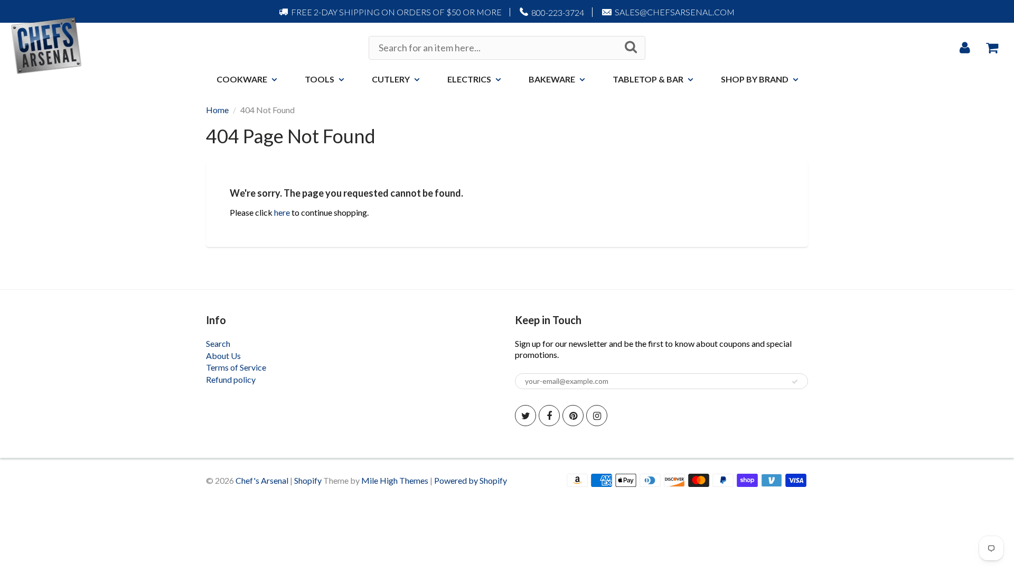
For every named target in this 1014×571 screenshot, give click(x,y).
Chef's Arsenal (262, 480)
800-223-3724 (557, 12)
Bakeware (552, 79)
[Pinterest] (573, 415)
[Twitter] (525, 415)
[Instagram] (596, 415)
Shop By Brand (754, 79)
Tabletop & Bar (648, 79)
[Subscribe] (795, 381)
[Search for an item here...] (630, 47)
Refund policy (231, 379)
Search (218, 343)
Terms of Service (236, 367)
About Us (223, 356)
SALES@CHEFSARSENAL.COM (675, 12)
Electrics (469, 79)
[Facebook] (549, 415)
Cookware (242, 79)
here (282, 212)
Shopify (308, 480)
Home (217, 110)
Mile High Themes (394, 480)
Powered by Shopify (470, 480)
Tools (319, 79)
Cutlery (391, 79)
